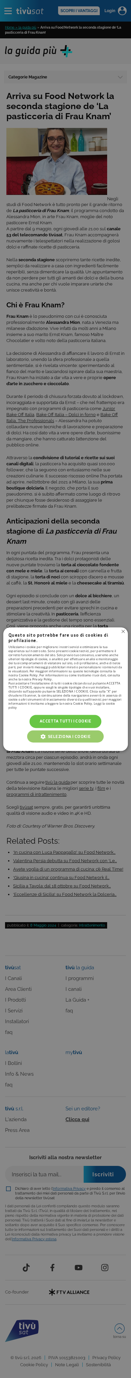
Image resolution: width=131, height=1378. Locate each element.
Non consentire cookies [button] (123, 631)
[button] (65, 736)
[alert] (65, 689)
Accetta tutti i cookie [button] (65, 721)
